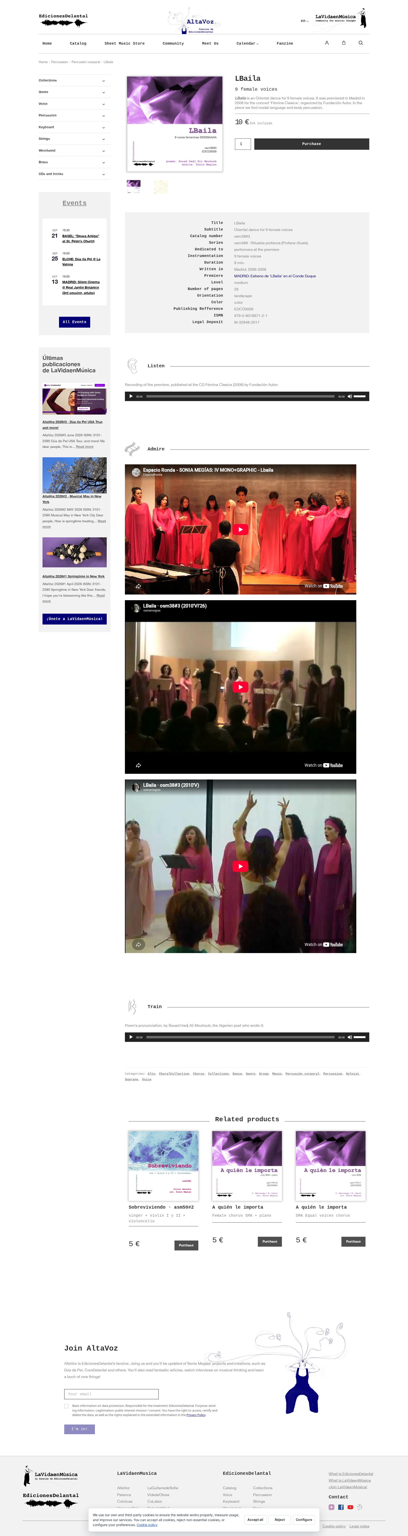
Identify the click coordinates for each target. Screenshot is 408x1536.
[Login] (327, 42)
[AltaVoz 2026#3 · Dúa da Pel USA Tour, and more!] (74, 399)
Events (75, 203)
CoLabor (154, 1501)
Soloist (352, 1074)
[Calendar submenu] (257, 44)
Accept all (255, 1520)
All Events (74, 322)
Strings (259, 1501)
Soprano (131, 1079)
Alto (151, 1074)
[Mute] (350, 396)
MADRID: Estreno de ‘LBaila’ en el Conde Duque (275, 276)
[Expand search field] (361, 42)
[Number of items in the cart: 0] (343, 42)
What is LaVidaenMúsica (350, 1480)
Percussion (59, 62)
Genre (250, 1074)
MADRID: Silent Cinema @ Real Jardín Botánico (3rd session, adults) (81, 287)
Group (263, 1074)
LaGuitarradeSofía (162, 1488)
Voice (146, 1079)
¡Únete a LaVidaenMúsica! (74, 619)
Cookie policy (147, 1525)
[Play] (131, 396)
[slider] (360, 396)
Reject (280, 1520)
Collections (218, 1074)
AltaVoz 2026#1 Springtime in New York (73, 576)
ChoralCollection (174, 1074)
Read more (85, 447)
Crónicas (124, 1501)
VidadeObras (158, 1495)
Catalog (229, 1488)
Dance (237, 1074)
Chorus (198, 1074)
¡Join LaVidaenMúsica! (348, 1487)
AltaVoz (123, 1488)
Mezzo (277, 1074)
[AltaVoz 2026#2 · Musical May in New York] (74, 477)
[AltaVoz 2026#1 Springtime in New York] (74, 552)
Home (43, 62)
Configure (304, 1520)
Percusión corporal (86, 62)
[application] (247, 396)
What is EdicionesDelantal (351, 1474)
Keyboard (231, 1501)
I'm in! (79, 1429)
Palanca (124, 1495)
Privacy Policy (196, 1415)
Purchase (311, 144)
